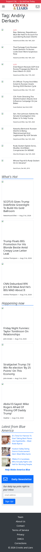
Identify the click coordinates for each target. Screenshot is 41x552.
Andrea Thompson (10, 258)
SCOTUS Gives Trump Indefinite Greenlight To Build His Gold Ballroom (16, 206)
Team (20, 517)
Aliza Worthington (19, 154)
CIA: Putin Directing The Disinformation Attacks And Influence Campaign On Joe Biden (25, 99)
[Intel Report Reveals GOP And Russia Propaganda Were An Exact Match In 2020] (6, 68)
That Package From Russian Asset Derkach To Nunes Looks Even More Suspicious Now (25, 50)
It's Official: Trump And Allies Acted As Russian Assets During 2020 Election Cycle (25, 83)
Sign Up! (9, 501)
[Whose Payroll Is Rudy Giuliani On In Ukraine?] (6, 164)
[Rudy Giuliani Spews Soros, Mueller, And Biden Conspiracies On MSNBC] (6, 150)
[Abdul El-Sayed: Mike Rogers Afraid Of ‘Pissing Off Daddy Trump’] (17, 392)
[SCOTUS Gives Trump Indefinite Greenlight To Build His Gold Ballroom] (17, 189)
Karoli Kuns (16, 168)
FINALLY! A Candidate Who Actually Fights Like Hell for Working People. (22, 462)
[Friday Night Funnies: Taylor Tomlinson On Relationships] (17, 316)
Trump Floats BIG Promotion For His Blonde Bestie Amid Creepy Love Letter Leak (15, 247)
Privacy (20, 534)
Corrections (20, 543)
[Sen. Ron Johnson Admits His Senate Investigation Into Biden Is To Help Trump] (6, 117)
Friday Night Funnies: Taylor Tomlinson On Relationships (16, 331)
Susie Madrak (17, 107)
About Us (20, 521)
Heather (6, 418)
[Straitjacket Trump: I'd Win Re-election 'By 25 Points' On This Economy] (17, 352)
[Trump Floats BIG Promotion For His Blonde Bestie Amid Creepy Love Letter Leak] (17, 229)
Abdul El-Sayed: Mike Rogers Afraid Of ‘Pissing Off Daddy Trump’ (16, 408)
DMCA (20, 538)
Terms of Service (20, 530)
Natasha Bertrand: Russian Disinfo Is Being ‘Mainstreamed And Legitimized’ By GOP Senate (25, 132)
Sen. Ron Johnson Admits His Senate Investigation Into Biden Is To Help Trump (25, 115)
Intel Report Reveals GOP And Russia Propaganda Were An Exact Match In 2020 (26, 69)
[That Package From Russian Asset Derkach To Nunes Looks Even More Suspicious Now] (6, 51)
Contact (20, 525)
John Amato (7, 339)
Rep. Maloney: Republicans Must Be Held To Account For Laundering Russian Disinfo (25, 34)
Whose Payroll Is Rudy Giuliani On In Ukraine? (26, 161)
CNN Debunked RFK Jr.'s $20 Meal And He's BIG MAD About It (17, 287)
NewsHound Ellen (19, 41)
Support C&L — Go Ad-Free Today (20, 1)
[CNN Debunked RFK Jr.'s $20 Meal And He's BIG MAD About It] (17, 272)
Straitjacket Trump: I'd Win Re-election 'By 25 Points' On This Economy (17, 369)
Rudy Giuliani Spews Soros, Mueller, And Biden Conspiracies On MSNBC (24, 147)
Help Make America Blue (17, 469)
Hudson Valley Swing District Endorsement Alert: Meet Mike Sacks (21, 451)
